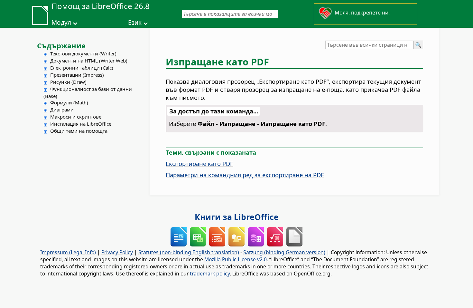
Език (135, 22)
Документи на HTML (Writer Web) (88, 60)
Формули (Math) (69, 102)
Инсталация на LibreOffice (80, 123)
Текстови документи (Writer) (83, 53)
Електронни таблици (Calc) (81, 67)
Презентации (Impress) (77, 75)
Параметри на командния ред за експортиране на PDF (245, 175)
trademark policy (210, 273)
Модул (61, 22)
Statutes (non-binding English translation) (188, 252)
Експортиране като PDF (199, 163)
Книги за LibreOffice (237, 216)
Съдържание (61, 45)
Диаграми (62, 109)
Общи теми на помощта (78, 131)
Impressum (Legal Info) (68, 252)
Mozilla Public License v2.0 (235, 259)
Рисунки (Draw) (68, 82)
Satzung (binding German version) (284, 252)
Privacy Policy (117, 252)
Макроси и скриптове (75, 116)
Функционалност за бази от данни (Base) (87, 92)
